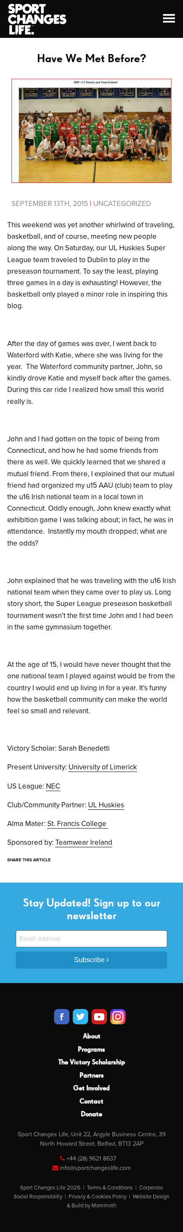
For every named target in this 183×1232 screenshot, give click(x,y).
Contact (91, 1101)
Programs (91, 1049)
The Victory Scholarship (91, 1062)
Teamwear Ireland (83, 842)
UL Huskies (106, 804)
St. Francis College (77, 823)
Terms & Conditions (110, 1187)
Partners (92, 1075)
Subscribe (90, 959)
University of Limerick (103, 767)
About (91, 1036)
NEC (53, 786)
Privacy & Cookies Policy (97, 1196)
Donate (91, 1114)
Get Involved (91, 1088)
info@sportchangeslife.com (95, 1168)
